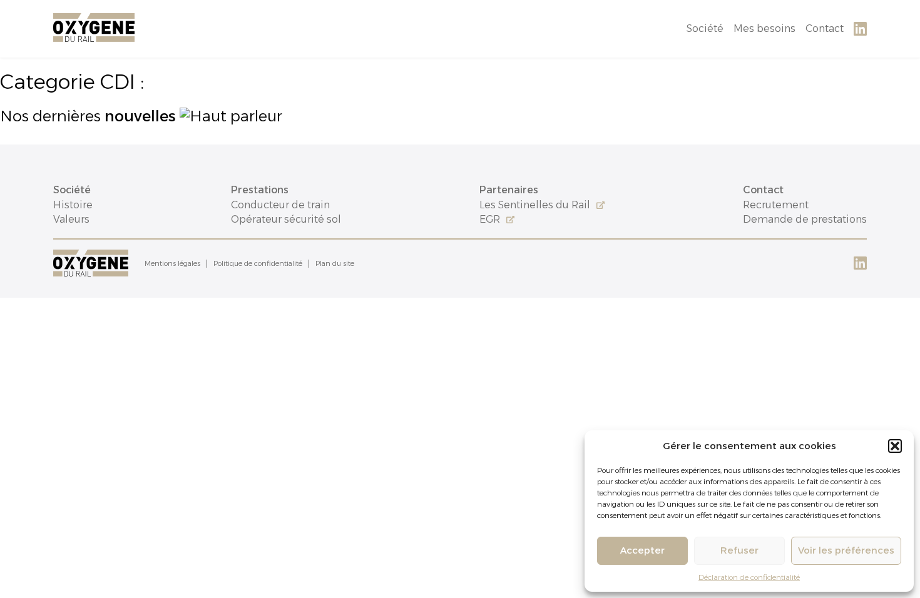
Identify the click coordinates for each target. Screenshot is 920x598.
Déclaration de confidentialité (749, 577)
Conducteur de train (280, 205)
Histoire (73, 205)
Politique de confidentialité (257, 263)
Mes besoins (764, 28)
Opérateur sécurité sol (286, 219)
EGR (489, 219)
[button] (895, 446)
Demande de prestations (805, 219)
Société (705, 28)
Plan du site (334, 263)
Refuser (739, 550)
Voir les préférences (846, 550)
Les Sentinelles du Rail (534, 205)
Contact (824, 28)
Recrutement (776, 205)
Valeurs (71, 219)
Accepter (642, 550)
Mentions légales (172, 263)
